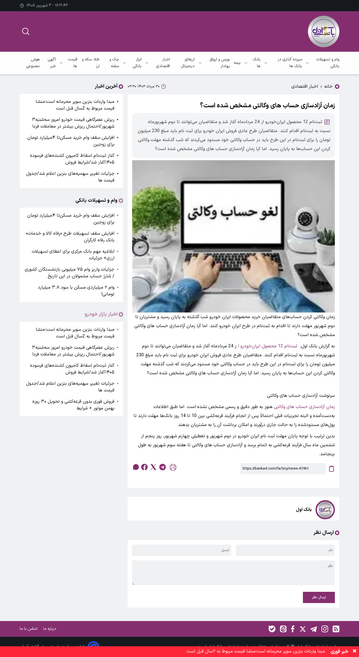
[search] (26, 31)
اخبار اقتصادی (163, 62)
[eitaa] (283, 629)
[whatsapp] (135, 467)
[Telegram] (313, 629)
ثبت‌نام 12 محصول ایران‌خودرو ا (267, 346)
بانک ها (257, 62)
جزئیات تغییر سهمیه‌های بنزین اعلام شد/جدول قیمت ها (70, 177)
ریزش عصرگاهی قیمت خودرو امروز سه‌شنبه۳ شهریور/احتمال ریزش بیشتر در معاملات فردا (73, 123)
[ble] (272, 629)
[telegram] (162, 467)
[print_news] (173, 469)
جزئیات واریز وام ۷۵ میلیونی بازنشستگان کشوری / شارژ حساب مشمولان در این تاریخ (69, 273)
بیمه (237, 63)
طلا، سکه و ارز (91, 62)
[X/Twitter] (302, 629)
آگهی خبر (52, 62)
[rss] (336, 629)
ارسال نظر (319, 597)
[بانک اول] (323, 31)
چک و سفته (114, 62)
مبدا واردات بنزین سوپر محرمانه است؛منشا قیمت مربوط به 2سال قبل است (75, 105)
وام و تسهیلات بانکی (327, 62)
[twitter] (153, 467)
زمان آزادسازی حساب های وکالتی (304, 407)
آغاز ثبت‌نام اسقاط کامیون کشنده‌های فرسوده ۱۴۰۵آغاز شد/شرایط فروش (72, 159)
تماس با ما (29, 629)
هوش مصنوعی (33, 62)
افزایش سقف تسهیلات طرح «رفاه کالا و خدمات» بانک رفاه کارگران (70, 237)
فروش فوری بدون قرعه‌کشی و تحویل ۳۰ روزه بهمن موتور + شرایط (73, 405)
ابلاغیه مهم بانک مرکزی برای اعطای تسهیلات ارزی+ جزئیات (73, 255)
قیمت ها (72, 62)
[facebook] (144, 467)
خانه (328, 86)
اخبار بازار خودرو (101, 314)
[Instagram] (324, 629)
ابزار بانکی (137, 62)
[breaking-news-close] (354, 651)
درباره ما (50, 629)
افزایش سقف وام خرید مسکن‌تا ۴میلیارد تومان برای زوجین (70, 141)
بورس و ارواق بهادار (220, 62)
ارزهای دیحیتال (188, 62)
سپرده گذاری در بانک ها (290, 62)
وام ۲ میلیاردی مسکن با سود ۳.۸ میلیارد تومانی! (76, 291)
